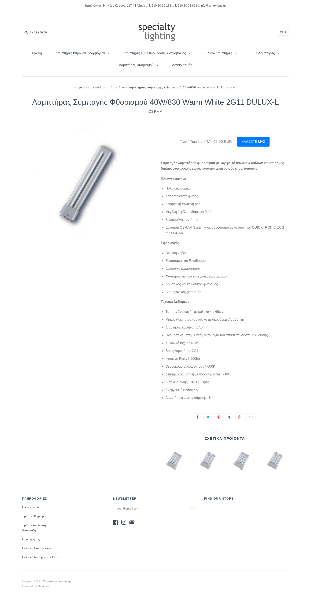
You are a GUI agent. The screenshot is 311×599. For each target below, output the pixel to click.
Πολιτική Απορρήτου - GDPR (41, 557)
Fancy (229, 417)
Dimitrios (44, 586)
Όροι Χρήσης (31, 539)
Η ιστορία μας (31, 507)
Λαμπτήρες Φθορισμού (136, 65)
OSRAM (156, 111)
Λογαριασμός (182, 65)
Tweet (208, 417)
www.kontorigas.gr (59, 581)
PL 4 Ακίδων (116, 87)
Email (251, 417)
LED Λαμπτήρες (263, 53)
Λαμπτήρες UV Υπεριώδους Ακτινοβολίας (155, 53)
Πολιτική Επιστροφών (36, 548)
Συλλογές (95, 87)
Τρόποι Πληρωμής (34, 516)
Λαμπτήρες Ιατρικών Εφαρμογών (80, 53)
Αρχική (37, 53)
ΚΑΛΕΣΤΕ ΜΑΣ (253, 141)
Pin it (219, 417)
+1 (239, 417)
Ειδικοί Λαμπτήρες (218, 53)
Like (197, 417)
